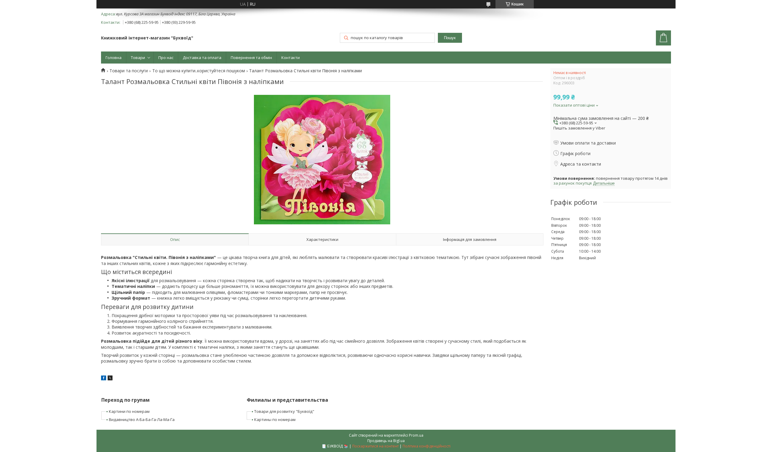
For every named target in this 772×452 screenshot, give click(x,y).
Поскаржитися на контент (375, 446)
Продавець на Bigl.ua (386, 440)
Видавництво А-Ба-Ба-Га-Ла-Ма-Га (142, 419)
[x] (110, 379)
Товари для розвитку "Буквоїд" (284, 411)
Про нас (165, 57)
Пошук (450, 38)
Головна (114, 57)
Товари (138, 57)
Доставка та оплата (202, 57)
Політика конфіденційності (427, 446)
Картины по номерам (275, 419)
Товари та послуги (128, 70)
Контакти (290, 57)
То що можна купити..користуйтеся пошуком (198, 70)
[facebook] (103, 379)
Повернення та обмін (251, 57)
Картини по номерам (129, 411)
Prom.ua (416, 435)
